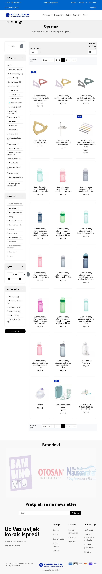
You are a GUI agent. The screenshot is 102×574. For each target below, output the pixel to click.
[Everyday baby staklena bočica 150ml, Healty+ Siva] (86, 175)
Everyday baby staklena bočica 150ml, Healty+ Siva (86, 189)
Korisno (92, 2)
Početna (74, 2)
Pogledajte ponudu (51, 2)
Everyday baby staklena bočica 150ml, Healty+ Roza (63, 189)
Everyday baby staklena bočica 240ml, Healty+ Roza (40, 275)
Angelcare (13, 144)
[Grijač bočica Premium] (86, 349)
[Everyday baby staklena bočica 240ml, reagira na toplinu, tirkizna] (63, 305)
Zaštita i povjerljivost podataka (89, 537)
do (16, 274)
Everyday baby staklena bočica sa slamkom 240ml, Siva (63, 364)
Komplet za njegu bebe (63, 406)
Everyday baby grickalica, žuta (40, 141)
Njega (13, 90)
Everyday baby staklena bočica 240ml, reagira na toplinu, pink (40, 320)
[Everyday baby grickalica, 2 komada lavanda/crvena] (40, 84)
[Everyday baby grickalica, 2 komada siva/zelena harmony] (86, 84)
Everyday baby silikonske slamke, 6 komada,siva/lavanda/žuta (86, 143)
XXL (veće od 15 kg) (13, 320)
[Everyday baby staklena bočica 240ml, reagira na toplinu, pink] (40, 305)
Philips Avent (12, 148)
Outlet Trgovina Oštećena (13, 185)
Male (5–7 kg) (14, 297)
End (74, 60)
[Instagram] (6, 565)
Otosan (12, 134)
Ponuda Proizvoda (12, 546)
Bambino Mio (14, 70)
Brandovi (58, 15)
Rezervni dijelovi (15, 167)
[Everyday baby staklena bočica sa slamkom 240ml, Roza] (40, 349)
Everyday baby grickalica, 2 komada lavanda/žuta (63, 97)
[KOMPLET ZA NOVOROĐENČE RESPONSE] (86, 393)
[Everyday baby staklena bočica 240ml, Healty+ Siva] (63, 261)
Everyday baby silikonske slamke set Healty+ (63, 142)
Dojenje (14, 94)
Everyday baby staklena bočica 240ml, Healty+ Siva (63, 275)
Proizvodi (46, 15)
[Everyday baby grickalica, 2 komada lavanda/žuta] (63, 84)
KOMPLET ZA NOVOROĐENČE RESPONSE (86, 407)
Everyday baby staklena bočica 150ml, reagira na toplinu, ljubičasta (40, 232)
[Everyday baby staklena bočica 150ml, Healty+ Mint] (40, 175)
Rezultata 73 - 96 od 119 (92, 46)
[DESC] (41, 52)
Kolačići (87, 552)
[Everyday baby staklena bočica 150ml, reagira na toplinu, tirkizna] (63, 217)
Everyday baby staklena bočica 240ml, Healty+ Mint (85, 231)
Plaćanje (72, 537)
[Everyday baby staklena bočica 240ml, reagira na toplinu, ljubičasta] (86, 261)
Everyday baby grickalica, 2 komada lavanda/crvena (40, 97)
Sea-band (12, 130)
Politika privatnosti (89, 546)
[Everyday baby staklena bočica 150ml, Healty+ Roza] (63, 175)
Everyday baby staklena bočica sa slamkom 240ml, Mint (86, 320)
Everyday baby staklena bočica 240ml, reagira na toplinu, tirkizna (63, 320)
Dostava (71, 542)
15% (33, 72)
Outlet (68, 15)
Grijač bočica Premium (85, 362)
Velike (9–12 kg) (14, 311)
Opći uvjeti (88, 530)
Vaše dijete (11, 86)
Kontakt (93, 7)
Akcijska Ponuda (55, 544)
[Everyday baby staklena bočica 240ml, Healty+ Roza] (40, 261)
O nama (82, 2)
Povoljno (12, 173)
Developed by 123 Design (51, 570)
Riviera (11, 126)
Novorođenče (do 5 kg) (15, 302)
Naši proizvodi (58, 539)
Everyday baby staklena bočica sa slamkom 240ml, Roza (40, 364)
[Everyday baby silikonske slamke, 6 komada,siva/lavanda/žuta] (86, 128)
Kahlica (40, 405)
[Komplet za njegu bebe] (63, 393)
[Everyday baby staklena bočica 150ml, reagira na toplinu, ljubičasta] (40, 217)
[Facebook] (6, 563)
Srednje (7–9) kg (15, 307)
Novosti (55, 534)
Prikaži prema (35, 48)
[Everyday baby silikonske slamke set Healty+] (63, 128)
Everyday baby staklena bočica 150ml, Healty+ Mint (40, 189)
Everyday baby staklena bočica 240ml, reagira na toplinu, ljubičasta (86, 276)
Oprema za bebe (15, 138)
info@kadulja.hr (13, 7)
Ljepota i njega (13, 82)
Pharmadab (13, 117)
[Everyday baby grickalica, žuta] (40, 128)
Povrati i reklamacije (73, 531)
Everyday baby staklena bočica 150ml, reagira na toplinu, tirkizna (63, 232)
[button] (12, 22)
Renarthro (13, 121)
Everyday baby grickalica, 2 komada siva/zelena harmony (86, 97)
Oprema (14, 103)
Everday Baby (14, 221)
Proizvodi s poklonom (12, 112)
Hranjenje (14, 107)
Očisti (9, 65)
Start (45, 60)
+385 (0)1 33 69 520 (14, 2)
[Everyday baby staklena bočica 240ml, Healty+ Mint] (86, 217)
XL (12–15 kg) (14, 315)
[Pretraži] (21, 46)
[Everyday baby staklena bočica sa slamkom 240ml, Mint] (86, 305)
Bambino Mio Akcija (16, 177)
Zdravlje (14, 99)
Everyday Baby (13, 159)
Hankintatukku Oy (14, 74)
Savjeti (76, 15)
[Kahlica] (40, 393)
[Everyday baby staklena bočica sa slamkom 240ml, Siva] (63, 349)
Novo (85, 15)
